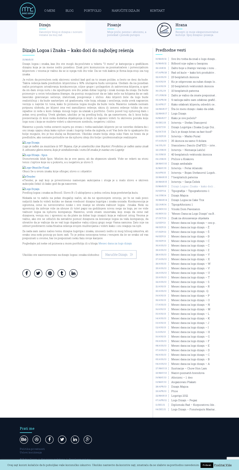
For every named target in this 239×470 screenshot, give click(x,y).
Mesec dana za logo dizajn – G (190, 336)
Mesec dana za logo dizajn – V (190, 268)
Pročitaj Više (223, 465)
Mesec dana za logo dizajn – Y (190, 254)
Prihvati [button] (207, 465)
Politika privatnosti (32, 449)
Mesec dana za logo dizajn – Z (190, 250)
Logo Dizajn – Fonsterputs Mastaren (194, 409)
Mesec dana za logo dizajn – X (190, 259)
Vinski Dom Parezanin (185, 209)
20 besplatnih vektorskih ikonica (192, 86)
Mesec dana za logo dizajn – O (190, 300)
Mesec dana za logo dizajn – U (190, 272)
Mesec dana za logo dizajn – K (190, 318)
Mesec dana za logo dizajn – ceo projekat (194, 222)
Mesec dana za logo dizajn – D (190, 350)
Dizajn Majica (179, 195)
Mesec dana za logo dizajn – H (190, 332)
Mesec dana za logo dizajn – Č (190, 245)
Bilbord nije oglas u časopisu (189, 63)
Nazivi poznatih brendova (187, 373)
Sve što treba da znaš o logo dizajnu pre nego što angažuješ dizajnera (194, 59)
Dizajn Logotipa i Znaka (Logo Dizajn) (194, 127)
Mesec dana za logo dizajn (115, 243)
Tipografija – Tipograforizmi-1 (190, 191)
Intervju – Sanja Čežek (185, 181)
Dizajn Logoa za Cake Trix (187, 200)
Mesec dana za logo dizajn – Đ (190, 236)
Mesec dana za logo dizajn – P (190, 295)
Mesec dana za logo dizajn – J (190, 323)
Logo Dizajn (178, 113)
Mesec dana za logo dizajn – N (190, 304)
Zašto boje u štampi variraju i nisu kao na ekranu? (194, 68)
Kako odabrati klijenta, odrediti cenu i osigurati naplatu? (194, 104)
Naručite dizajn (126, 10)
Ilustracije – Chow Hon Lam (189, 368)
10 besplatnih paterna (185, 90)
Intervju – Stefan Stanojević (189, 122)
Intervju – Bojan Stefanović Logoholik (194, 172)
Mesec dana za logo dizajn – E (190, 345)
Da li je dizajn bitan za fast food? (191, 131)
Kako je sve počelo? (183, 118)
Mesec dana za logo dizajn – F (190, 341)
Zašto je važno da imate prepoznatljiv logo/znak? (194, 95)
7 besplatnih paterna (184, 177)
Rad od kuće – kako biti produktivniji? (194, 72)
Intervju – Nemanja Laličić (188, 150)
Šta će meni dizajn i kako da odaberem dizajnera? (194, 109)
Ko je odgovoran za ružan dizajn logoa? (194, 81)
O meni (49, 10)
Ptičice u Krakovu (182, 159)
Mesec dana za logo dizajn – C (190, 354)
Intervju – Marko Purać (186, 136)
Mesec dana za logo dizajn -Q (189, 291)
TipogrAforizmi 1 (182, 204)
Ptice (174, 391)
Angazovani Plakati (183, 382)
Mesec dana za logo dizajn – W (190, 263)
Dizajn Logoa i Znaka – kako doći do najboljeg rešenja (194, 186)
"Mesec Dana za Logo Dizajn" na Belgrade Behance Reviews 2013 (194, 213)
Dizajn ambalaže (181, 163)
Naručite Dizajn (116, 254)
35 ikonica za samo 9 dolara (188, 140)
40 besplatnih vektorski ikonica (191, 154)
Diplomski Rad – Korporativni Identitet (194, 404)
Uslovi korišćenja (31, 452)
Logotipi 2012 (179, 395)
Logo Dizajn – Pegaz (184, 400)
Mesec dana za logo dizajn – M (190, 309)
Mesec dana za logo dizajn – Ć (190, 241)
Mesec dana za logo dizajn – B (190, 359)
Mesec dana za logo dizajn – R (190, 286)
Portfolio (92, 10)
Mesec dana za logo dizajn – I (190, 327)
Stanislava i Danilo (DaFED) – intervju (194, 145)
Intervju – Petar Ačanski (186, 168)
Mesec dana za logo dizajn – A (190, 363)
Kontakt (157, 10)
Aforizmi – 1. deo (182, 377)
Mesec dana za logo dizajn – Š (190, 232)
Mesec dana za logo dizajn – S (190, 282)
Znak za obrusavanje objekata (190, 218)
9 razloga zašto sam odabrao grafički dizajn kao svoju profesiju (194, 100)
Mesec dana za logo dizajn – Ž (190, 227)
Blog (69, 10)
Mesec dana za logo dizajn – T (190, 277)
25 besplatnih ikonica (185, 77)
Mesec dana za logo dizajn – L (190, 313)
